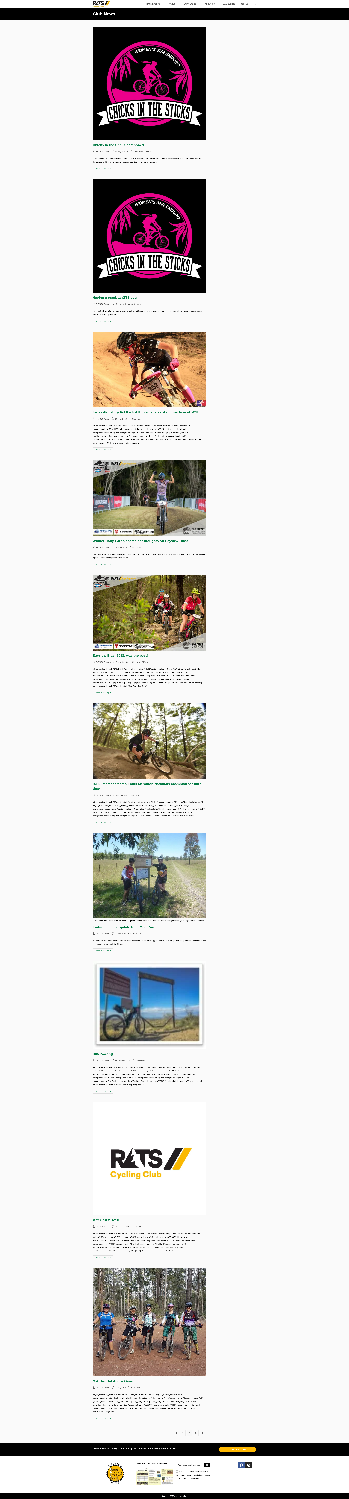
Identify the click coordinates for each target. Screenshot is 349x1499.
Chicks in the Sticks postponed (118, 145)
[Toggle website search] (254, 4)
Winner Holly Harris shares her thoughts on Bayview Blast (140, 541)
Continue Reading (104, 167)
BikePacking (103, 1054)
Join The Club (237, 1449)
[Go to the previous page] (176, 1433)
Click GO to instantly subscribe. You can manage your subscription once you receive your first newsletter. (193, 1474)
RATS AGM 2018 (106, 1220)
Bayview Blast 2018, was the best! (120, 655)
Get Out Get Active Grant (113, 1381)
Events (148, 151)
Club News (138, 151)
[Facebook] (241, 1465)
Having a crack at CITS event (116, 297)
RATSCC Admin (102, 151)
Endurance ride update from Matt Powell (126, 927)
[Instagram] (248, 1465)
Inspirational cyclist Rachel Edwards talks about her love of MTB (146, 412)
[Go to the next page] (202, 1433)
